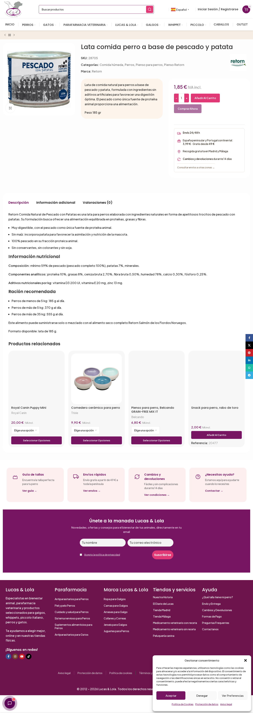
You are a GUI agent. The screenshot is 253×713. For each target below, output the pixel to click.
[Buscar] (149, 9)
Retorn (97, 71)
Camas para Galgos (116, 605)
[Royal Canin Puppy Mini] (36, 379)
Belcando (137, 417)
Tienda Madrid (161, 610)
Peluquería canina (163, 635)
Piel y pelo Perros (65, 605)
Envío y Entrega (211, 603)
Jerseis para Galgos (115, 624)
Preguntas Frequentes (215, 622)
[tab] (18, 202)
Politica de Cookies (182, 704)
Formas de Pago (212, 616)
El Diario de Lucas (163, 603)
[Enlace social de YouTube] (22, 656)
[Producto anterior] (5, 35)
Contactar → (214, 491)
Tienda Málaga (162, 616)
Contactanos (210, 629)
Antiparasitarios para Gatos (71, 634)
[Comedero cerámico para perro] (96, 379)
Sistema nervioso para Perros (72, 618)
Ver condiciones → (157, 495)
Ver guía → (29, 491)
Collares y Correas (115, 618)
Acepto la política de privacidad (102, 554)
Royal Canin (19, 413)
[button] (245, 660)
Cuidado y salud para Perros (72, 612)
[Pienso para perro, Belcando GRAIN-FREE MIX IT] (156, 379)
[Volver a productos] (9, 35)
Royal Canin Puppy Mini (28, 408)
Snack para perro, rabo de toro (214, 408)
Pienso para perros (149, 65)
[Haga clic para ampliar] (10, 108)
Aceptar (171, 695)
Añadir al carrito (205, 98)
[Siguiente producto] (14, 35)
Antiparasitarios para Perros (72, 599)
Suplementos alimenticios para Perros (73, 626)
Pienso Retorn (174, 65)
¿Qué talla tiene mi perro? (217, 597)
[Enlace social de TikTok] (28, 656)
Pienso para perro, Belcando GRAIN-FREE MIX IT (152, 410)
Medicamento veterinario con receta (175, 622)
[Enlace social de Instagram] (15, 656)
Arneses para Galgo (116, 612)
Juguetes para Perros (116, 631)
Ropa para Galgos (115, 599)
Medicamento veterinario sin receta (174, 629)
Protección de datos (206, 704)
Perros (129, 65)
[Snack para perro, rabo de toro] (216, 379)
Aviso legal (226, 704)
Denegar (202, 695)
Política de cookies (120, 673)
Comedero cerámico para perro (95, 408)
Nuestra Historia (163, 597)
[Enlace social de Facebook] (8, 656)
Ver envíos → (92, 491)
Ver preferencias (233, 695)
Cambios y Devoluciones (217, 610)
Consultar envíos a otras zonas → (196, 167)
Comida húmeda (111, 65)
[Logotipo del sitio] (13, 9)
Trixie (74, 413)
